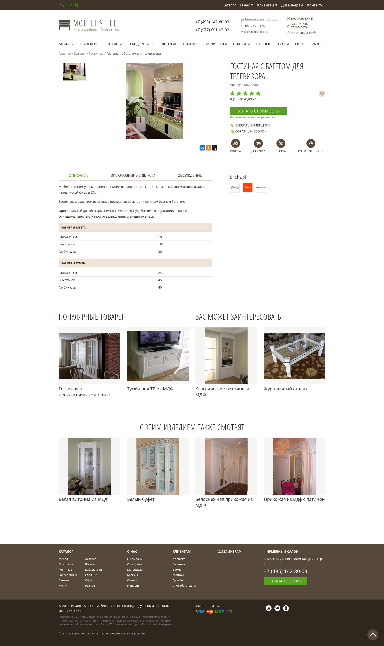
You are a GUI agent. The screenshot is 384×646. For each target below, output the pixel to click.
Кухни (283, 44)
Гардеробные (143, 44)
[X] (214, 147)
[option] (75, 72)
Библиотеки (215, 44)
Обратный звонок (250, 131)
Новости (133, 586)
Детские (169, 44)
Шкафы (190, 44)
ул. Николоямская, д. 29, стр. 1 (259, 20)
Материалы (135, 570)
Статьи (132, 580)
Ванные (263, 44)
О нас (245, 5)
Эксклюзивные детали (133, 175)
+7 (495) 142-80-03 (212, 21)
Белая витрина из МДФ (83, 499)
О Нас (132, 551)
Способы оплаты (184, 586)
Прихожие (89, 44)
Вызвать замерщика (252, 125)
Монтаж (178, 575)
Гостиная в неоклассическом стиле (84, 392)
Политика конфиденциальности (80, 633)
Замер (177, 570)
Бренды (132, 575)
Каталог (229, 5)
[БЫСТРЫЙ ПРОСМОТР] (89, 355)
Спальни (241, 44)
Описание (78, 175)
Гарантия (179, 564)
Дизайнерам (292, 5)
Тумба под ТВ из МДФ (150, 389)
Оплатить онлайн (304, 33)
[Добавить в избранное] (322, 93)
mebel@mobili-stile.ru (254, 32)
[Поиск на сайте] (62, 5)
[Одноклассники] (208, 147)
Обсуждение (190, 175)
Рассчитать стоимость (299, 25)
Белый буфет (140, 499)
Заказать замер (302, 18)
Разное (318, 44)
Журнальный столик (286, 389)
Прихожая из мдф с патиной (294, 499)
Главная (65, 53)
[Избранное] (69, 5)
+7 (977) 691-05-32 (212, 29)
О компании (135, 559)
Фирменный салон (281, 551)
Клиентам (265, 5)
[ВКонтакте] (202, 147)
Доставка (179, 559)
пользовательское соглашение (125, 633)
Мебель (66, 44)
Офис (300, 44)
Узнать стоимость (258, 111)
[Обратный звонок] (76, 5)
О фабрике (134, 564)
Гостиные (114, 44)
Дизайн (178, 580)
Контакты (315, 5)
